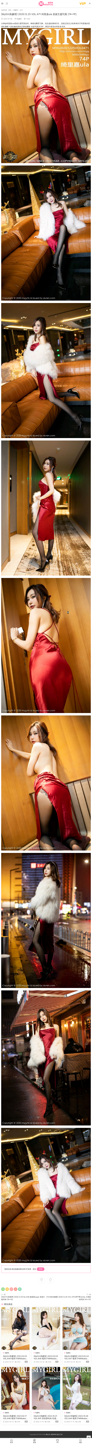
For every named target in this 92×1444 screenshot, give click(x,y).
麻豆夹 (48, 1434)
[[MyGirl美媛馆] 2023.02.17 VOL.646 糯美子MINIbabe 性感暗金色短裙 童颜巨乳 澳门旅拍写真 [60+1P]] (15, 1388)
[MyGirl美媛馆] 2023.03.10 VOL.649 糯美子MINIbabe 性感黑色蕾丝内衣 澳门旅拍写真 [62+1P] (15, 1357)
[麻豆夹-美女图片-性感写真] (46, 3)
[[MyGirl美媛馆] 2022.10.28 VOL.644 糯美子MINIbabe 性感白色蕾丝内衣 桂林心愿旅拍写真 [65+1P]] (77, 1388)
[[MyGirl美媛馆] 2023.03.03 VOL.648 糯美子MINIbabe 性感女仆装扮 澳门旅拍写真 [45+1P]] (46, 1328)
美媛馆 (19, 19)
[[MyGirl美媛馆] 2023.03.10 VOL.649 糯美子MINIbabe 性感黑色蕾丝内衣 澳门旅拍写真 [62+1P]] (15, 1328)
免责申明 (54, 1434)
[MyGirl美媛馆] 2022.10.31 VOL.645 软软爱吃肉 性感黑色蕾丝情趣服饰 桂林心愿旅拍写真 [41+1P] (46, 1417)
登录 (40, 1269)
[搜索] (7, 3)
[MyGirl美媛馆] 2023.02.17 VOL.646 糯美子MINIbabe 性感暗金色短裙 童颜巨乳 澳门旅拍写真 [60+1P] (15, 1417)
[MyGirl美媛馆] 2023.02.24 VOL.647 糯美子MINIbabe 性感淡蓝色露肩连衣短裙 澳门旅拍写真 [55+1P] (76, 1357)
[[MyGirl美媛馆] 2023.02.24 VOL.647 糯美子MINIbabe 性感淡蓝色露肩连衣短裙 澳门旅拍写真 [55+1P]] (77, 1328)
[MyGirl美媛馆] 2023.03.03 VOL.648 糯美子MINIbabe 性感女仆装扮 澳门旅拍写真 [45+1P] (46, 1357)
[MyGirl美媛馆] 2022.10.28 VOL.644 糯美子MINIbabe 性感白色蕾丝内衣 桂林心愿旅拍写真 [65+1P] (76, 1417)
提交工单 (60, 1434)
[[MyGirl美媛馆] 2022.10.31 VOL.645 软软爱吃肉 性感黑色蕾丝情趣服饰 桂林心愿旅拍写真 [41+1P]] (46, 1388)
